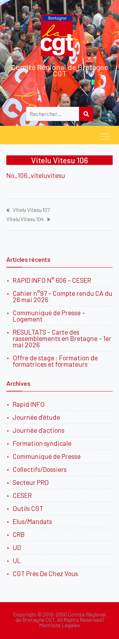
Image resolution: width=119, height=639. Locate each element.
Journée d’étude (38, 417)
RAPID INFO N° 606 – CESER (52, 280)
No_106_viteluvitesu (35, 175)
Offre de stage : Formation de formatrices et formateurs (55, 361)
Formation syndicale (42, 443)
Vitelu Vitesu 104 (25, 219)
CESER (22, 495)
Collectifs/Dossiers (40, 469)
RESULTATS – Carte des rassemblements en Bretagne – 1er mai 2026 (62, 338)
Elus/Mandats (32, 521)
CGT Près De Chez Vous (45, 573)
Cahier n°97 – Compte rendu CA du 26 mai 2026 (62, 296)
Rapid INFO (29, 404)
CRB (19, 534)
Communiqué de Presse (47, 456)
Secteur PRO (31, 482)
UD (17, 547)
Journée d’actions (38, 430)
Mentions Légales (59, 625)
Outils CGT (28, 508)
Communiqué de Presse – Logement (49, 316)
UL (17, 560)
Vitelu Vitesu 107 (31, 210)
